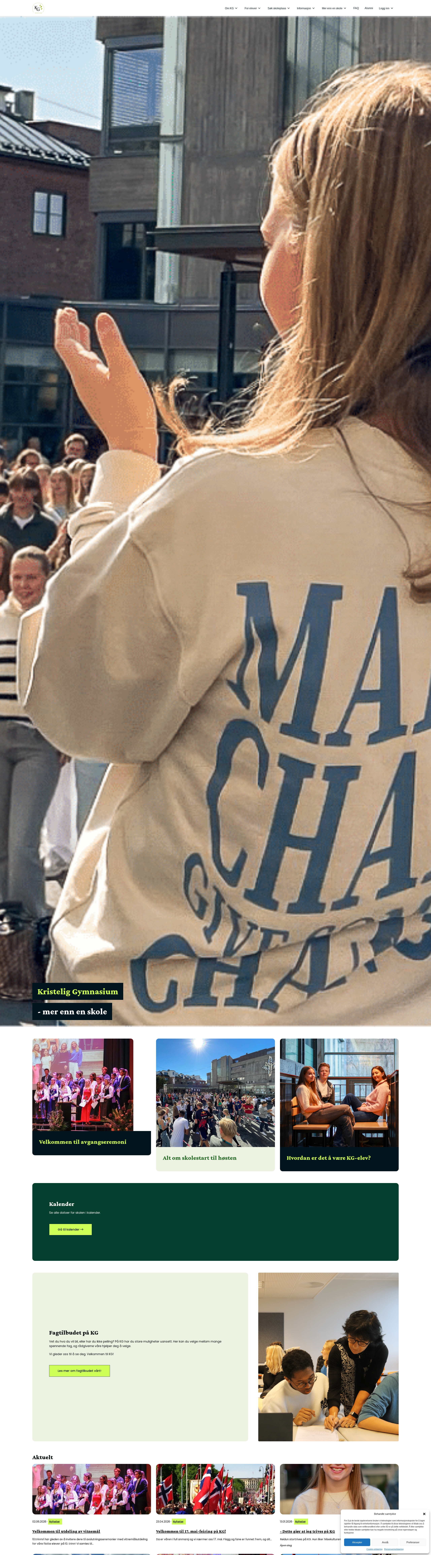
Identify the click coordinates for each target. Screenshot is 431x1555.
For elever (251, 8)
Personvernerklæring (394, 1549)
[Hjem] (38, 8)
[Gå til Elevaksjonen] (328, 1357)
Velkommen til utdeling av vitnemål (66, 1531)
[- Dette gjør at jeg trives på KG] (339, 1489)
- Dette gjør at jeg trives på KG (307, 1531)
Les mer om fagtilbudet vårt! (79, 1371)
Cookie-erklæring (375, 1549)
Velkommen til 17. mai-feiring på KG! (191, 1531)
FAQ (356, 8)
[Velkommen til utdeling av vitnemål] (91, 1489)
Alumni (369, 8)
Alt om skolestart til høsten (200, 1157)
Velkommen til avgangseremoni (82, 1141)
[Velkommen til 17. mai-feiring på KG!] (215, 1489)
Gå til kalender (69, 1229)
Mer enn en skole (332, 8)
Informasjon (304, 8)
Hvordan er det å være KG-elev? (329, 1157)
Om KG (229, 8)
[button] (424, 1514)
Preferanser (412, 1542)
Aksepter (357, 1542)
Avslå (385, 1542)
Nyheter (54, 1522)
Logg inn (384, 8)
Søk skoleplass (277, 8)
